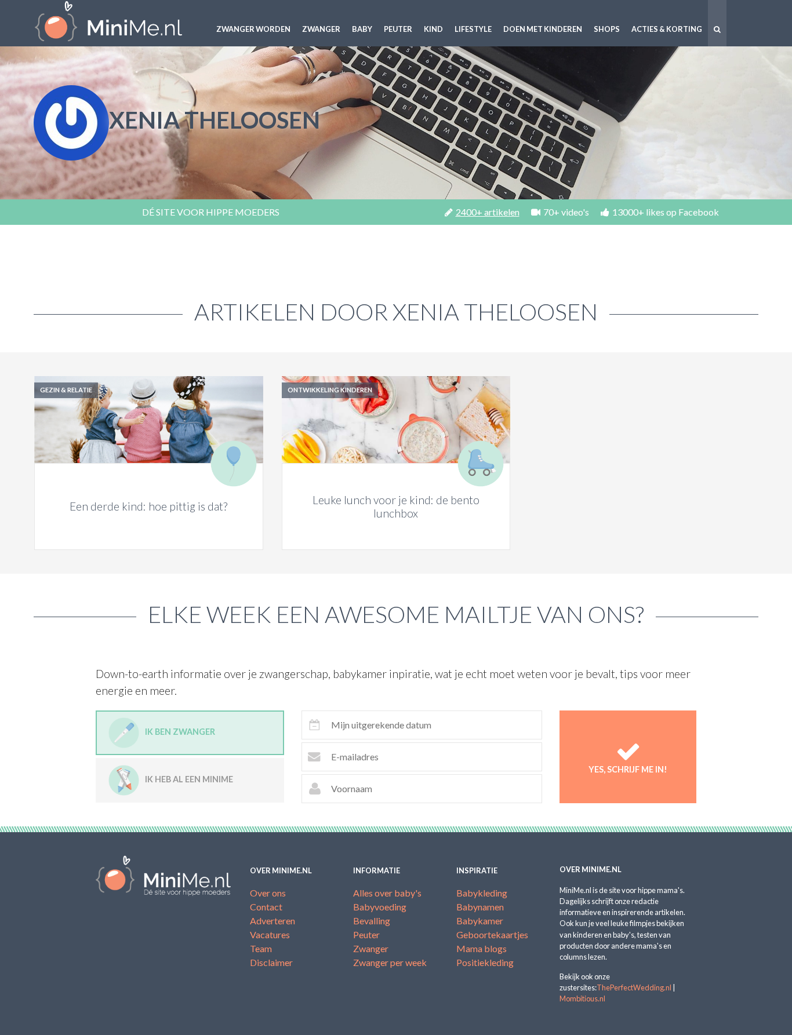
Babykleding (481, 892)
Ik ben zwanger (180, 732)
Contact (266, 906)
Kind (433, 29)
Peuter (398, 29)
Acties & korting (666, 29)
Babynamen (480, 906)
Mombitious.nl (582, 998)
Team (261, 948)
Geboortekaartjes (492, 934)
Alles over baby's (387, 892)
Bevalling (371, 920)
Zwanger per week (390, 962)
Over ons (268, 892)
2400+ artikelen (487, 211)
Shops (607, 29)
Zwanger (321, 29)
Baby (362, 29)
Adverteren (272, 920)
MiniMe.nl (118, 23)
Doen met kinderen (542, 29)
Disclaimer (271, 962)
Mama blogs (481, 948)
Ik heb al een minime (189, 779)
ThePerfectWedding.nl (634, 987)
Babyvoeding (379, 906)
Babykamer (479, 920)
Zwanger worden (253, 29)
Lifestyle (473, 29)
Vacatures (270, 934)
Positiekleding (485, 962)
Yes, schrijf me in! (627, 769)
